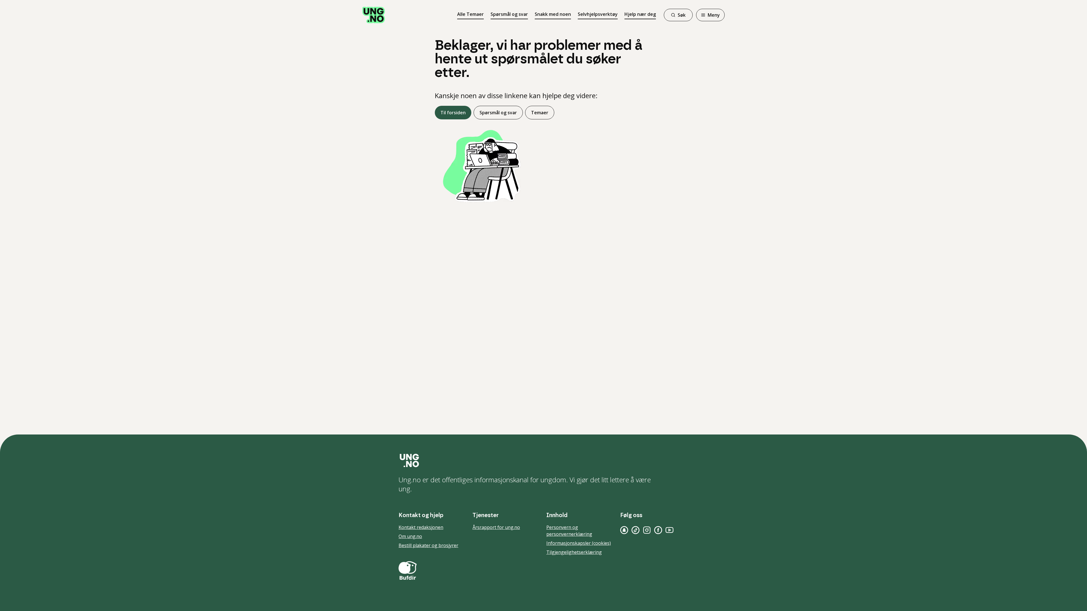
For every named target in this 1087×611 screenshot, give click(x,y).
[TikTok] (635, 530)
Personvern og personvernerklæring (569, 530)
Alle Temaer (470, 14)
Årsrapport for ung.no (496, 527)
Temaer (539, 112)
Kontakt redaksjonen (421, 527)
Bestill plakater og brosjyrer (428, 545)
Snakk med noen (553, 14)
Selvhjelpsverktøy (598, 14)
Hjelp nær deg (640, 14)
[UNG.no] (543, 460)
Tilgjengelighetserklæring (574, 552)
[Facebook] (658, 530)
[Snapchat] (624, 530)
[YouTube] (669, 530)
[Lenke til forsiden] (373, 15)
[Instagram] (647, 530)
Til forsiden (453, 112)
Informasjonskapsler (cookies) (578, 543)
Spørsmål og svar (509, 14)
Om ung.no (410, 536)
